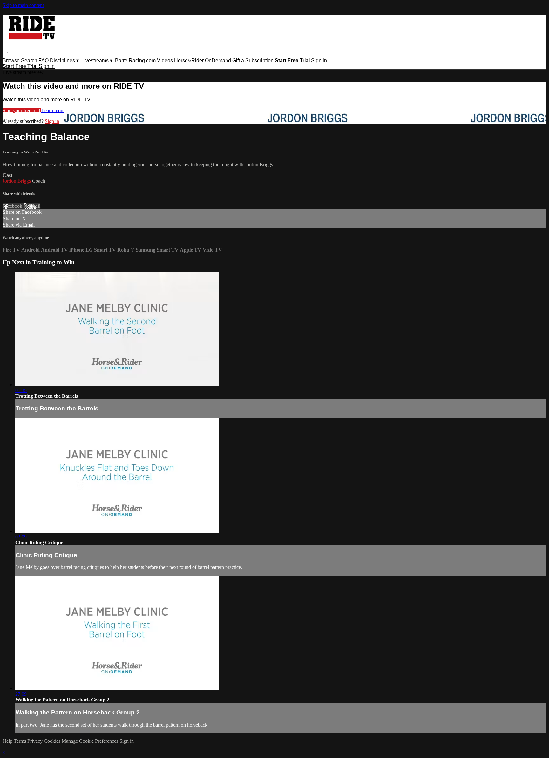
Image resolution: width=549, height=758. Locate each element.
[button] (6, 54)
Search (29, 60)
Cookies (53, 741)
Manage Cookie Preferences (90, 741)
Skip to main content (23, 5)
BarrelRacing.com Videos (144, 60)
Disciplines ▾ (64, 60)
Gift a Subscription (253, 60)
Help (8, 741)
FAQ (43, 60)
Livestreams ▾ (96, 60)
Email (34, 206)
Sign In (47, 66)
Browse (12, 60)
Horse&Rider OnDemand (202, 60)
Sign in (319, 60)
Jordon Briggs (17, 181)
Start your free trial (22, 110)
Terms (20, 741)
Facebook (13, 206)
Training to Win (17, 152)
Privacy (35, 741)
